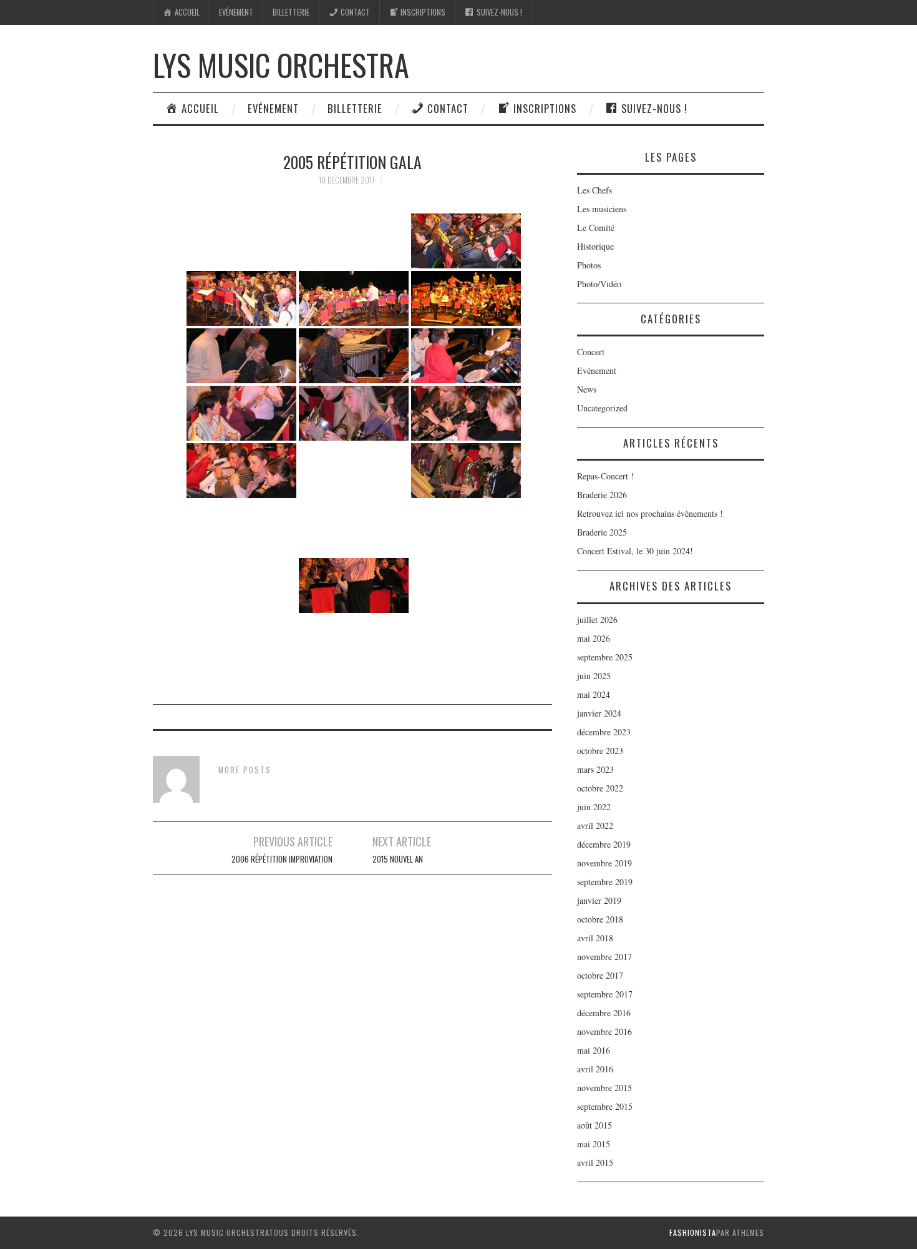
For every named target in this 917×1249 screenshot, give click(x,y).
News (586, 389)
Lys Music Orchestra (281, 64)
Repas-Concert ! (605, 476)
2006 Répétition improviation (281, 859)
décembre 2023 (604, 732)
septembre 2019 (605, 882)
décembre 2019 (604, 844)
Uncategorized (602, 408)
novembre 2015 (604, 1088)
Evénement (236, 12)
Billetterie (291, 12)
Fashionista (692, 1232)
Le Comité (595, 227)
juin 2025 (594, 676)
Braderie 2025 (602, 532)
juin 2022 (594, 807)
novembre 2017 (604, 956)
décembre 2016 (604, 1013)
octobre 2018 (600, 919)
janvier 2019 (599, 900)
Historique (595, 246)
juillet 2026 (597, 619)
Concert (590, 352)
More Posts (244, 770)
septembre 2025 (605, 657)
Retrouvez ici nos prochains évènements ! (650, 513)
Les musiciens (601, 209)
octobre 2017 (600, 975)
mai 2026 (593, 638)
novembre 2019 (604, 863)
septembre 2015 (605, 1106)
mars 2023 (595, 769)
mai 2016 (593, 1050)
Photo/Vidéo (599, 284)
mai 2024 (593, 694)
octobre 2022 (600, 788)
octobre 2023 (600, 751)
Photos (589, 265)
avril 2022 (595, 825)
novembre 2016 (604, 1031)
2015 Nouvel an (397, 859)
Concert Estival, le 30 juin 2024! (635, 551)
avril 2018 (595, 938)
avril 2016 (595, 1069)
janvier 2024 (599, 713)
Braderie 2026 (602, 495)
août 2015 (594, 1125)
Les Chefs (594, 190)
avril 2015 (595, 1162)
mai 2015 (593, 1144)
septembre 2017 (605, 994)
